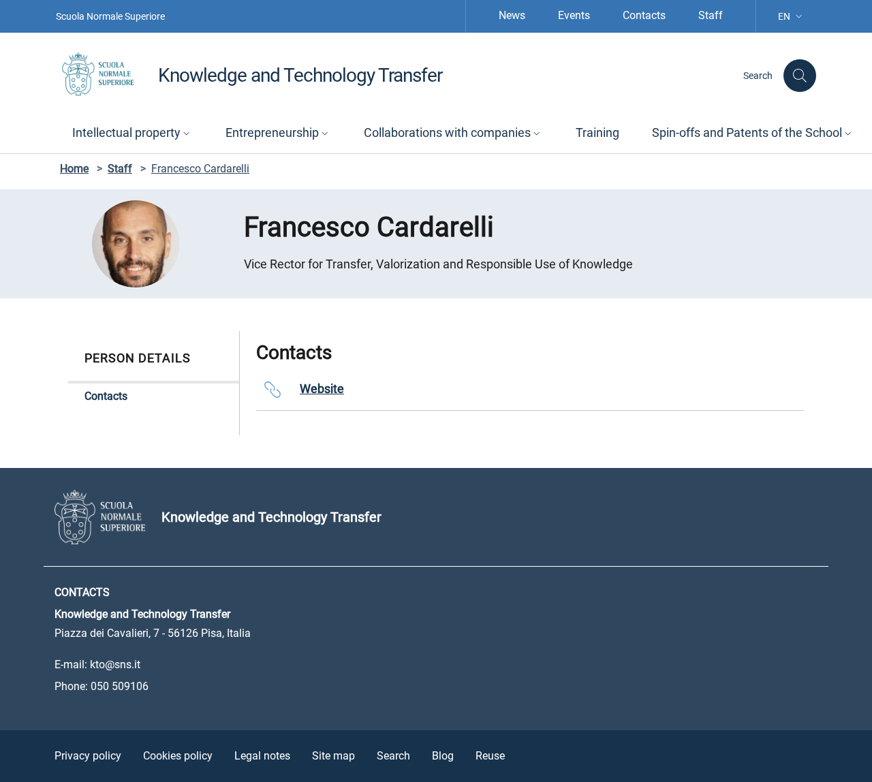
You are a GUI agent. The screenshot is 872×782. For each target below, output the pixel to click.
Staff (710, 15)
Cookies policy (178, 755)
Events (574, 15)
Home (74, 168)
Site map (333, 755)
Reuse (490, 755)
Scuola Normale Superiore (110, 16)
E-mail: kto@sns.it (97, 664)
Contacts (644, 15)
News (512, 15)
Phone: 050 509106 (101, 686)
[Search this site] (799, 75)
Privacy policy (87, 755)
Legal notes (262, 755)
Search (393, 755)
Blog (443, 755)
